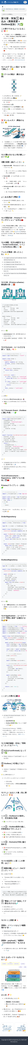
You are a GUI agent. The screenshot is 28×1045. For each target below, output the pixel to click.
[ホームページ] (2, 7)
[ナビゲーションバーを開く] (2, 2)
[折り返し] (22, 305)
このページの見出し (7, 14)
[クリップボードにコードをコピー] (25, 305)
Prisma (21, 227)
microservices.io (19, 60)
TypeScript (18, 231)
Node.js (10, 235)
